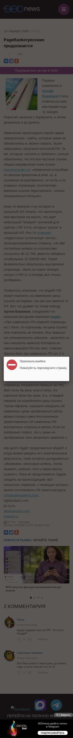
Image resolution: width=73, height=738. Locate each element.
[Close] (69, 356)
